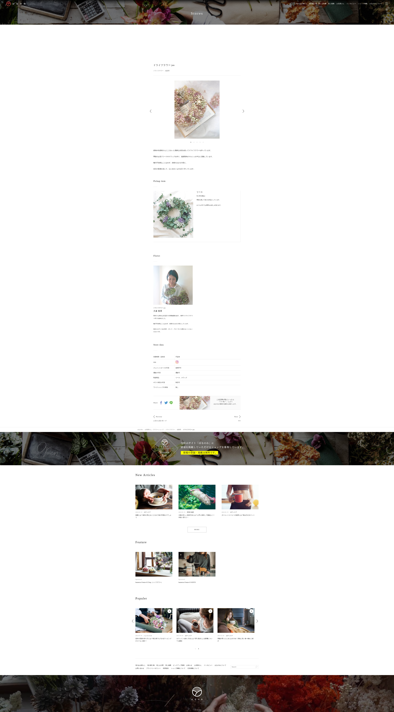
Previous (150, 111)
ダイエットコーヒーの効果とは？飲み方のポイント (238, 515)
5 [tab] (203, 142)
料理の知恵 (190, 512)
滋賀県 (167, 71)
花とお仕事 (322, 3)
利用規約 (166, 668)
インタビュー (351, 3)
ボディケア (147, 512)
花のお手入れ (244, 635)
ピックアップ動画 (178, 665)
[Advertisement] (197, 40)
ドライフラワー (158, 71)
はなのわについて (375, 3)
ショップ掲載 (362, 3)
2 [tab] (194, 142)
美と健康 (331, 3)
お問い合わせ (139, 668)
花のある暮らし (301, 3)
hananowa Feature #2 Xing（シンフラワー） (149, 582)
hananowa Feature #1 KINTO (187, 582)
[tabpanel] (197, 110)
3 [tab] (197, 142)
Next (243, 111)
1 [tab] (191, 142)
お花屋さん (340, 3)
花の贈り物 (313, 3)
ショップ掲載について (178, 668)
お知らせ (189, 665)
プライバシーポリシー (153, 668)
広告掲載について (193, 668)
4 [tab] (200, 142)
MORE (197, 529)
